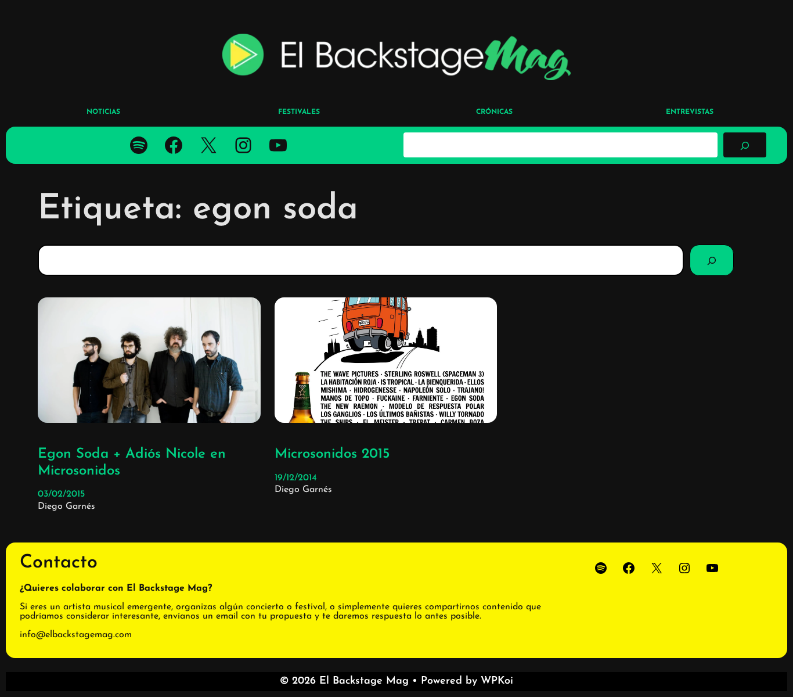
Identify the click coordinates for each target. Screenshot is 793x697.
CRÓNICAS (494, 112)
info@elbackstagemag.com (76, 634)
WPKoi (497, 681)
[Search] (712, 260)
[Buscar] (744, 144)
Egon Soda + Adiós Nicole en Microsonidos (132, 462)
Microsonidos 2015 (332, 454)
